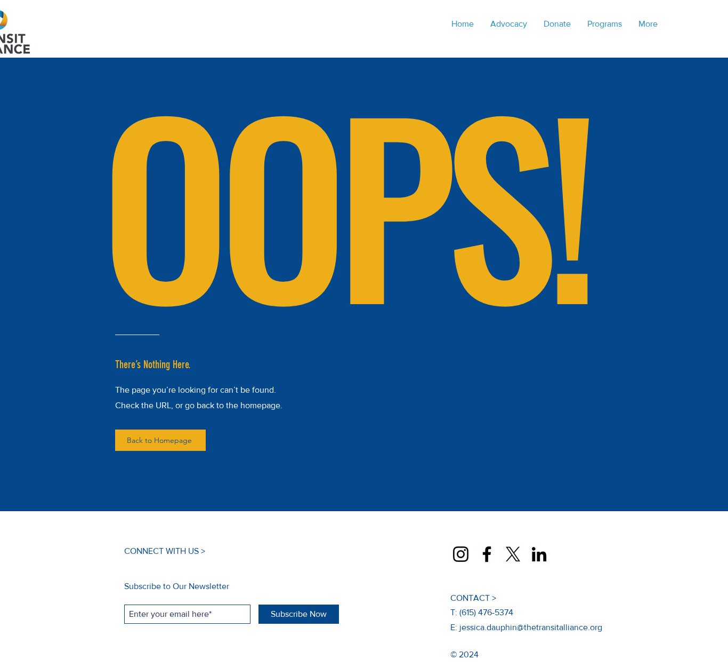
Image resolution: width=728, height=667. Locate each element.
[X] (513, 554)
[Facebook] (486, 554)
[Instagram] (460, 554)
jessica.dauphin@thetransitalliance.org (530, 627)
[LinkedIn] (539, 554)
